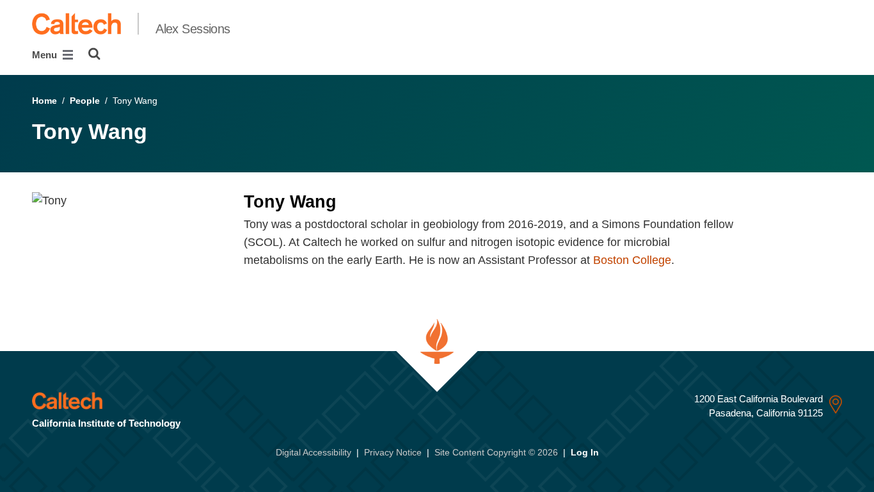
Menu (46, 54)
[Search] (94, 53)
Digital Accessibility (313, 452)
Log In (585, 452)
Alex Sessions (192, 29)
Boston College (632, 260)
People (85, 100)
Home (44, 100)
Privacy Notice (393, 452)
